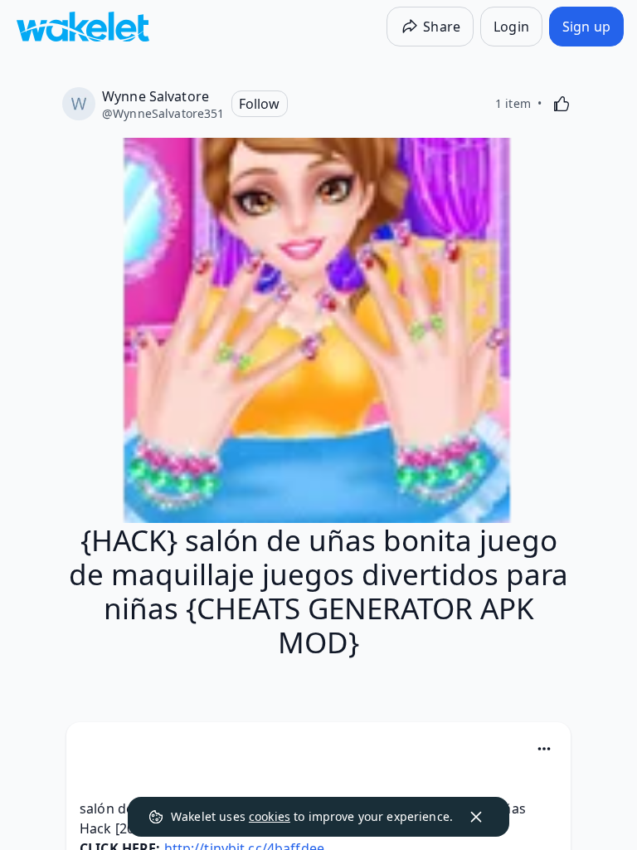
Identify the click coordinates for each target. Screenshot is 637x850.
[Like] (561, 103)
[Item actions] (544, 748)
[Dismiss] (476, 817)
